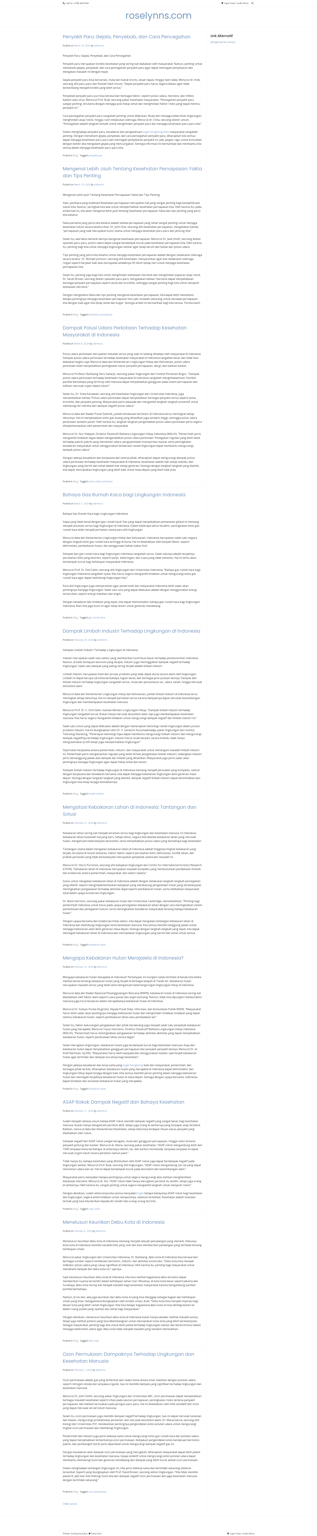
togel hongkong (133, 1065)
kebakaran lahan (97, 944)
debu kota (93, 1340)
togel (140, 1193)
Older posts (70, 1504)
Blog (75, 155)
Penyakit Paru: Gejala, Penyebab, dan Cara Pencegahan (127, 37)
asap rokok (94, 1208)
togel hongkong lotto (156, 132)
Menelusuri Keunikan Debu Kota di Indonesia (114, 1222)
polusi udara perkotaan (100, 481)
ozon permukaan (97, 1491)
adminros (99, 45)
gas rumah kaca (96, 617)
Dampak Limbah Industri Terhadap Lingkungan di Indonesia (131, 631)
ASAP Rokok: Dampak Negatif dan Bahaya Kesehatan (123, 1102)
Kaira (84, 1533)
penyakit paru (95, 155)
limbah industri (96, 793)
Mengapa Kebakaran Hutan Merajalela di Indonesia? (123, 958)
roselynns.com (158, 15)
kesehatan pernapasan (100, 314)
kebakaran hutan (97, 1088)
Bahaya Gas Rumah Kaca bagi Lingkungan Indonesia (124, 495)
